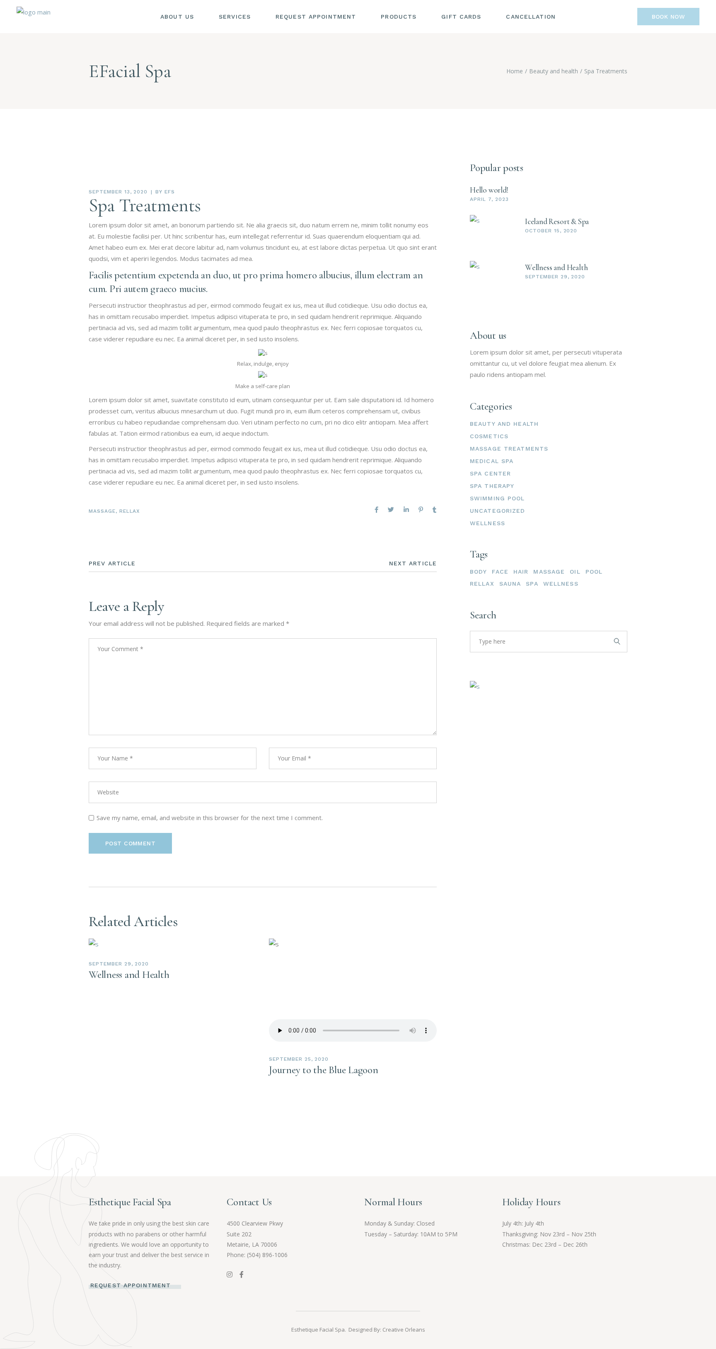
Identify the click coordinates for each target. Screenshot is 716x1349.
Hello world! (489, 190)
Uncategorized (497, 510)
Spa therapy (492, 486)
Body (478, 571)
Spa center (490, 473)
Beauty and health (553, 71)
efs (169, 192)
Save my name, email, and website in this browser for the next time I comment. (210, 817)
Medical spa (491, 461)
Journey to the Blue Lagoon (323, 1070)
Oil (575, 571)
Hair (520, 571)
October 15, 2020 (551, 231)
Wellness (487, 523)
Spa (532, 583)
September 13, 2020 (118, 192)
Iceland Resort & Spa (557, 221)
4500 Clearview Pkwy (255, 1223)
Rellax (129, 511)
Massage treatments (509, 448)
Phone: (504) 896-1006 (257, 1255)
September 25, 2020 (299, 1059)
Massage (102, 511)
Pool (593, 571)
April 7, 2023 (489, 199)
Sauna (510, 583)
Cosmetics (489, 436)
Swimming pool (497, 498)
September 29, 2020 (119, 964)
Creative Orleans (403, 1329)
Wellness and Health (129, 974)
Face (500, 571)
